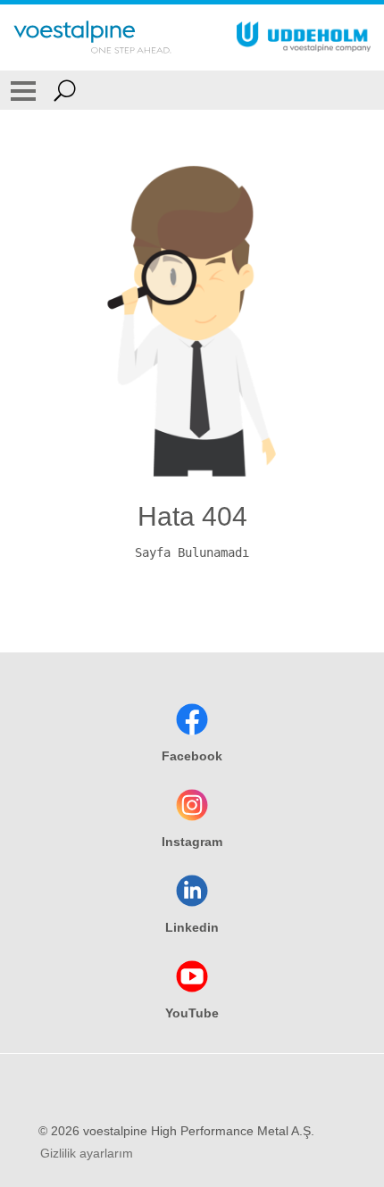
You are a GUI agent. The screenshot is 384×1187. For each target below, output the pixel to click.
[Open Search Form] (64, 90)
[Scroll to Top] (366, 1057)
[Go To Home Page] (92, 37)
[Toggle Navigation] (23, 90)
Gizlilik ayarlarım (86, 1153)
